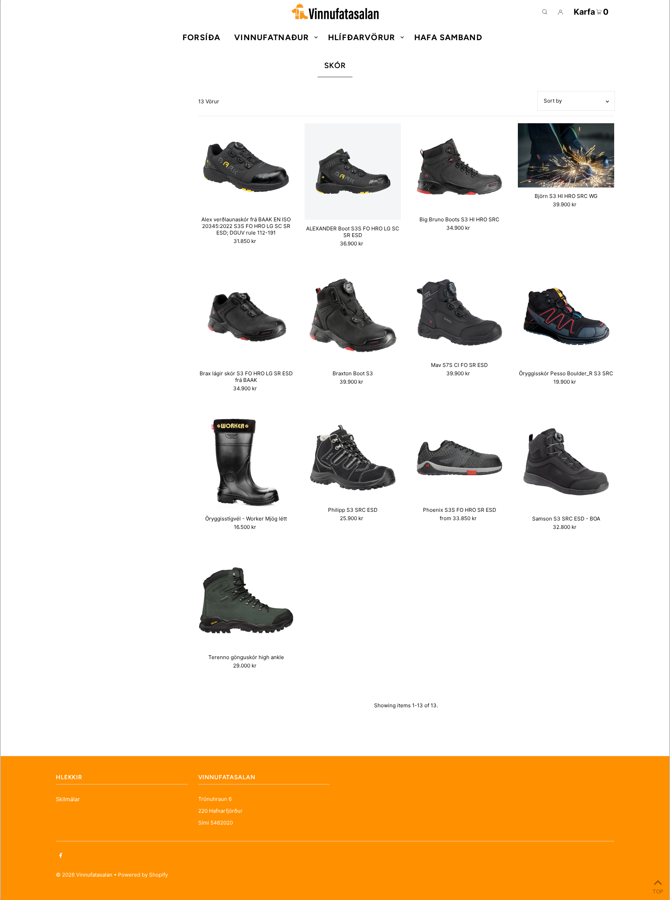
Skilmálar (68, 799)
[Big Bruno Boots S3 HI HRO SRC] (459, 167)
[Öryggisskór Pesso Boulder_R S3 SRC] (566, 317)
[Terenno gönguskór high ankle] (246, 600)
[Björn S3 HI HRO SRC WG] (566, 155)
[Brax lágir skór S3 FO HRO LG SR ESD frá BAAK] (246, 317)
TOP (658, 890)
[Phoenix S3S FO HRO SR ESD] (459, 457)
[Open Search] (544, 12)
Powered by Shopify (143, 874)
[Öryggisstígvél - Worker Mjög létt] (246, 462)
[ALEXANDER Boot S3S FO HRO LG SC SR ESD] (353, 171)
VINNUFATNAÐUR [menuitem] (271, 37)
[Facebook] (60, 856)
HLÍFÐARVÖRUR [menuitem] (361, 37)
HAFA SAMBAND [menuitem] (448, 37)
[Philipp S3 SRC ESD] (353, 457)
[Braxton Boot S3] (353, 317)
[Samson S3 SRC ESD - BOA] (566, 462)
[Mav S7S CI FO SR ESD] (459, 312)
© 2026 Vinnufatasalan (84, 874)
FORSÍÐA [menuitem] (201, 37)
